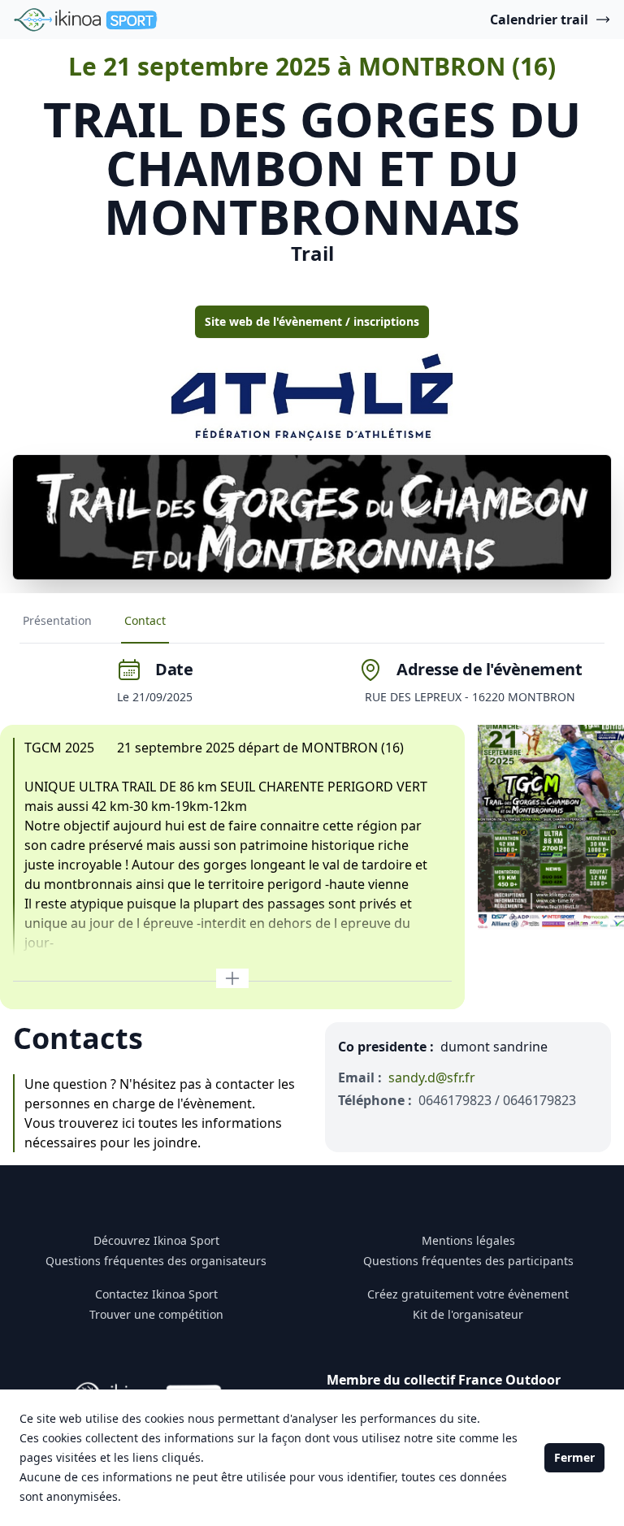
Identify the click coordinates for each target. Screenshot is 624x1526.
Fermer (574, 1457)
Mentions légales (468, 1240)
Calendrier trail (539, 19)
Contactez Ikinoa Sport (156, 1294)
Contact (145, 620)
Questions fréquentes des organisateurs (156, 1260)
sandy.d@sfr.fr (431, 1077)
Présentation (57, 620)
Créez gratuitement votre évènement (468, 1294)
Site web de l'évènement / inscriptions (312, 321)
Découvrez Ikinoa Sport (156, 1240)
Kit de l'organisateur (468, 1314)
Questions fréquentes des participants (468, 1260)
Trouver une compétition (156, 1314)
